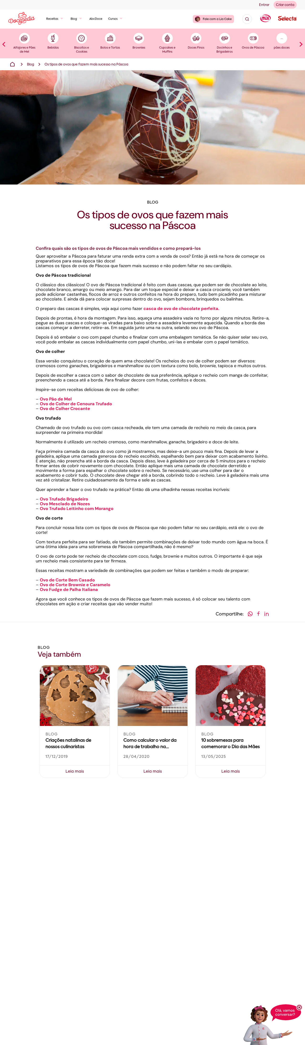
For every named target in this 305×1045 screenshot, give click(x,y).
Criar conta (285, 5)
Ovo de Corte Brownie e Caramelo (75, 585)
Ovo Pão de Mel (56, 399)
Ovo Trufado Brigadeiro (64, 499)
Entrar (264, 5)
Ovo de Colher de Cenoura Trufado (76, 404)
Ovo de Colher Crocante (65, 408)
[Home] (12, 64)
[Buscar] (247, 19)
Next (301, 44)
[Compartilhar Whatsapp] (250, 614)
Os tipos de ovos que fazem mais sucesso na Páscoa (86, 64)
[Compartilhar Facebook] (258, 614)
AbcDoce (95, 19)
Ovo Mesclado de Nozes (65, 504)
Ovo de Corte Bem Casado (67, 580)
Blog (74, 19)
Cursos (112, 19)
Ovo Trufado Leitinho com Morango (76, 508)
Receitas (52, 19)
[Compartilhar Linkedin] (266, 614)
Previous (3, 44)
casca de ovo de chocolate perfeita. (181, 308)
